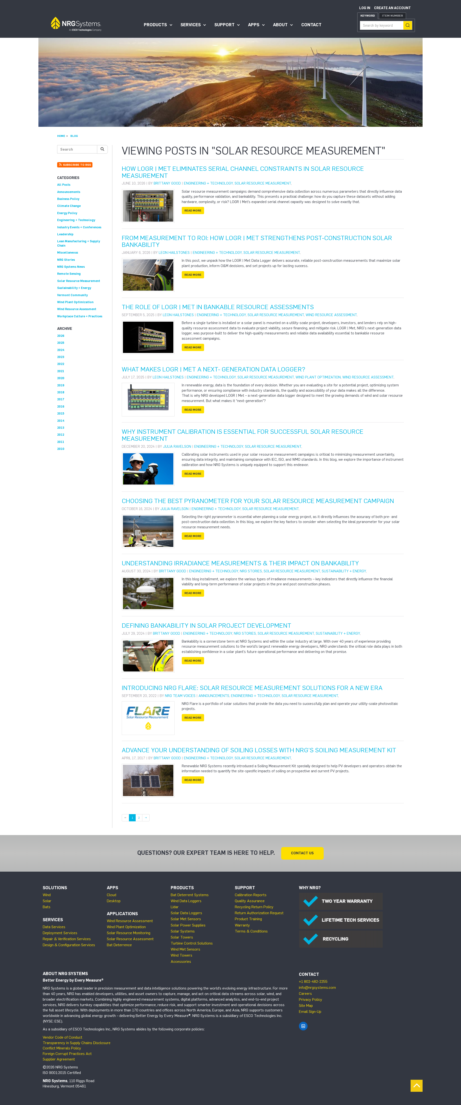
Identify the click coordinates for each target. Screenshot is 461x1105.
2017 (60, 399)
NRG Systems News (71, 266)
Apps (253, 24)
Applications (122, 913)
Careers (305, 993)
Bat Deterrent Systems (190, 895)
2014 (60, 420)
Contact (311, 24)
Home (61, 136)
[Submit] (407, 25)
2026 (60, 336)
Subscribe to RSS (76, 164)
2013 (60, 427)
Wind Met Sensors (185, 949)
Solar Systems (183, 931)
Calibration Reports (251, 895)
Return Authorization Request (259, 913)
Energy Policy (67, 213)
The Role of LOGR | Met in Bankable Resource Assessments (218, 307)
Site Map (306, 1005)
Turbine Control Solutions (192, 943)
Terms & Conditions (251, 931)
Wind (47, 895)
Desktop (114, 901)
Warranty (242, 925)
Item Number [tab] (392, 15)
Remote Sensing (69, 273)
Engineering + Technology (208, 183)
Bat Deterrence (119, 945)
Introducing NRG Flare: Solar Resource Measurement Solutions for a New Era (252, 688)
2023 (60, 357)
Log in (364, 8)
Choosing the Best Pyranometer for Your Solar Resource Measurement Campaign (258, 501)
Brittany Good (167, 183)
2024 (60, 350)
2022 (60, 364)
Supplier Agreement (59, 1059)
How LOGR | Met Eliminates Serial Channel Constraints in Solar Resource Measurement (243, 172)
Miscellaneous (67, 252)
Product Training (248, 919)
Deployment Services (60, 933)
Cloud (111, 895)
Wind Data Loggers (186, 901)
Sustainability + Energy (344, 571)
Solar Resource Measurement (263, 183)
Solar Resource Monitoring (128, 933)
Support (224, 24)
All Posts (63, 184)
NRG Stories (251, 571)
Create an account (392, 8)
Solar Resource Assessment (130, 939)
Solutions (55, 887)
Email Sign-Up (310, 1011)
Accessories (181, 961)
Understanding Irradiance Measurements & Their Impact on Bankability (240, 563)
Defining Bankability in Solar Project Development (206, 625)
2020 (60, 378)
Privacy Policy (310, 999)
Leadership (65, 234)
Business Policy (68, 199)
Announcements (214, 696)
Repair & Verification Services (67, 939)
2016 (60, 406)
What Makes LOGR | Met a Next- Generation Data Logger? (213, 369)
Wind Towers (181, 955)
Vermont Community (72, 295)
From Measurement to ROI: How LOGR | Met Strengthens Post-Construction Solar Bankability (257, 241)
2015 (60, 413)
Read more (192, 210)
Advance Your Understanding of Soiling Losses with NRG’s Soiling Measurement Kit (259, 750)
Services (191, 24)
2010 (60, 449)
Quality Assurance (250, 901)
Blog (74, 136)
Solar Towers (182, 937)
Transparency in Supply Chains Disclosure (76, 1043)
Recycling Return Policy (254, 907)
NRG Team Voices (180, 696)
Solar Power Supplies (188, 925)
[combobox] (386, 25)
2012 (60, 434)
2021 (60, 371)
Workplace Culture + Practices (79, 316)
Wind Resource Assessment (331, 315)
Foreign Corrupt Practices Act (67, 1053)
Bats (46, 907)
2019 (60, 385)
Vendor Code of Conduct (62, 1037)
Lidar (175, 907)
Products (155, 24)
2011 (60, 442)
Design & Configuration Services (69, 945)
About (280, 24)
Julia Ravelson (177, 446)
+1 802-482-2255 (313, 981)
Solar (47, 901)
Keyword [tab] (367, 15)
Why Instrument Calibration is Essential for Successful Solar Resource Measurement (243, 435)
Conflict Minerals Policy (62, 1048)
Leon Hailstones (174, 252)
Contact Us (302, 853)
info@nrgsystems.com (317, 987)
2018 (60, 392)
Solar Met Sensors (186, 919)
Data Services (54, 927)
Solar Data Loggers (186, 913)
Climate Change (69, 206)
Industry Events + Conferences (79, 227)
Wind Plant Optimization (318, 377)
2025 (60, 343)
